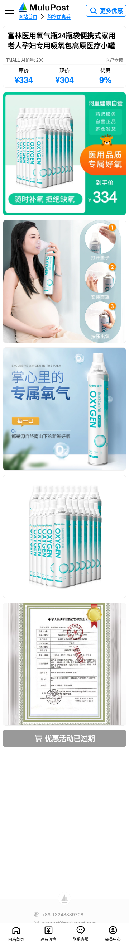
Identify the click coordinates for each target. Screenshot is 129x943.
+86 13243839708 (62, 914)
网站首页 (28, 16)
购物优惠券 (59, 16)
